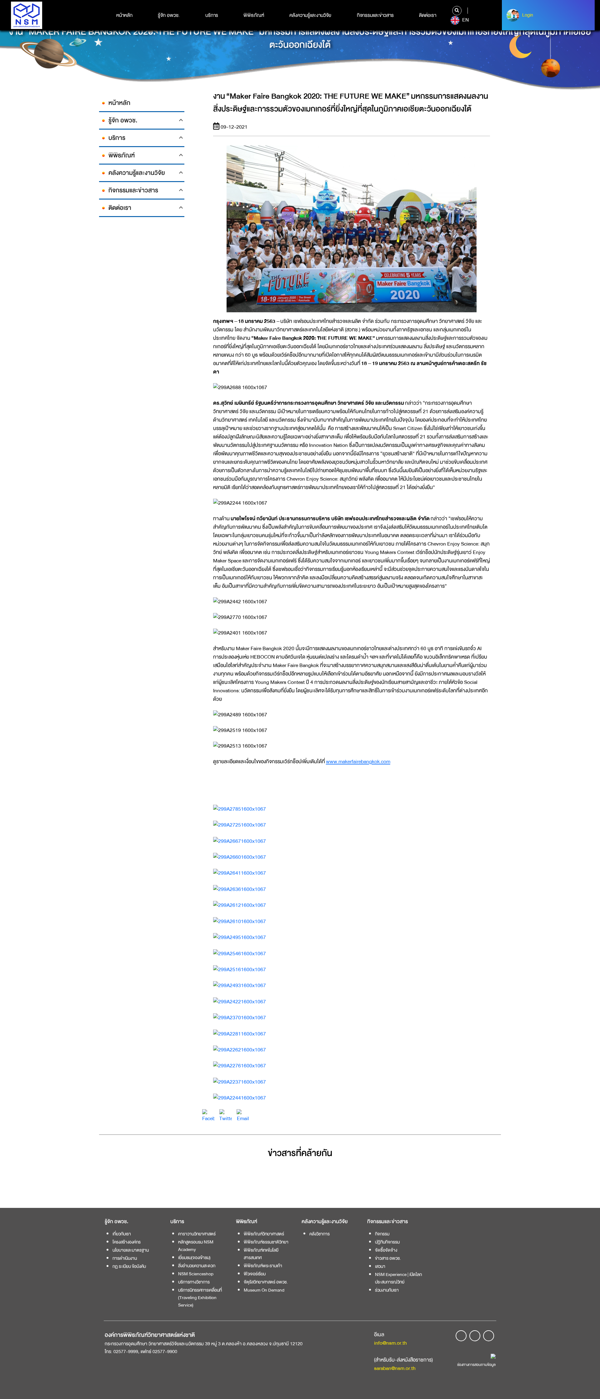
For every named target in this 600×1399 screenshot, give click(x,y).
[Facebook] (208, 1115)
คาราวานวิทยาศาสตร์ (197, 1234)
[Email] (243, 1115)
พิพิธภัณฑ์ (253, 15)
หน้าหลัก (124, 15)
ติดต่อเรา (427, 15)
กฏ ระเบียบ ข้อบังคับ (129, 1266)
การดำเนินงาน (124, 1258)
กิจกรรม (382, 1234)
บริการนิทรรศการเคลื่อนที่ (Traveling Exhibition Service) (200, 1297)
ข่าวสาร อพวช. (388, 1258)
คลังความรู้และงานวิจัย (310, 15)
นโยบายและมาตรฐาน (130, 1250)
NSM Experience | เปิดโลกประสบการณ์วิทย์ (398, 1278)
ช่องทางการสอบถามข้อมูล (476, 1365)
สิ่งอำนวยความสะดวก (196, 1265)
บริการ (211, 15)
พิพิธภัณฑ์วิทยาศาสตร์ (264, 1234)
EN (465, 20)
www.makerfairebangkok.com (358, 761)
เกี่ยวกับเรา (121, 1234)
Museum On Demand (264, 1290)
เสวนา (380, 1266)
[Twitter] (225, 1115)
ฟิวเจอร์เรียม (255, 1274)
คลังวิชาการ (319, 1234)
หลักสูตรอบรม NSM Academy (195, 1245)
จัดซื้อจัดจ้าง (386, 1250)
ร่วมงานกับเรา (387, 1290)
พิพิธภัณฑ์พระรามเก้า (263, 1265)
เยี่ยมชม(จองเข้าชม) (194, 1257)
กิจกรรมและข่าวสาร (375, 15)
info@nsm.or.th (390, 1343)
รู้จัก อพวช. (169, 15)
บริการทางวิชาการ (194, 1282)
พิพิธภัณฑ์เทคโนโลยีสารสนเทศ (261, 1253)
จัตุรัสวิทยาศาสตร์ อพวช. (266, 1282)
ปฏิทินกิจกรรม (387, 1242)
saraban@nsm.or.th (395, 1368)
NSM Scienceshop (195, 1274)
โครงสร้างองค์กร (126, 1242)
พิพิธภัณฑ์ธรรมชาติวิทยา (266, 1242)
